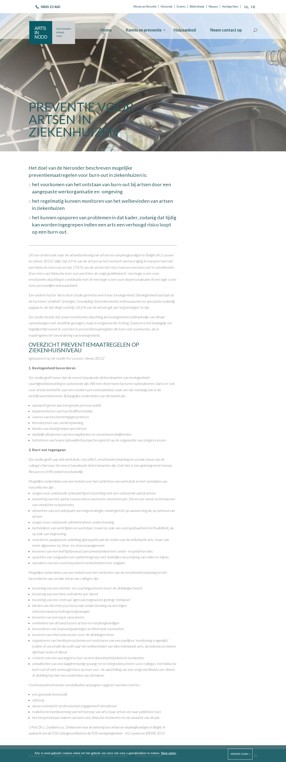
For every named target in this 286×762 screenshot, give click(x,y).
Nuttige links (230, 6)
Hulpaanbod (185, 30)
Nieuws (213, 6)
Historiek (166, 6)
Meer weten (168, 753)
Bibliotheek (197, 6)
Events (181, 6)
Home (106, 30)
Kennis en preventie (144, 30)
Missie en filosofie (144, 6)
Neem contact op (226, 30)
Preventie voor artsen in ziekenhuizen (81, 119)
